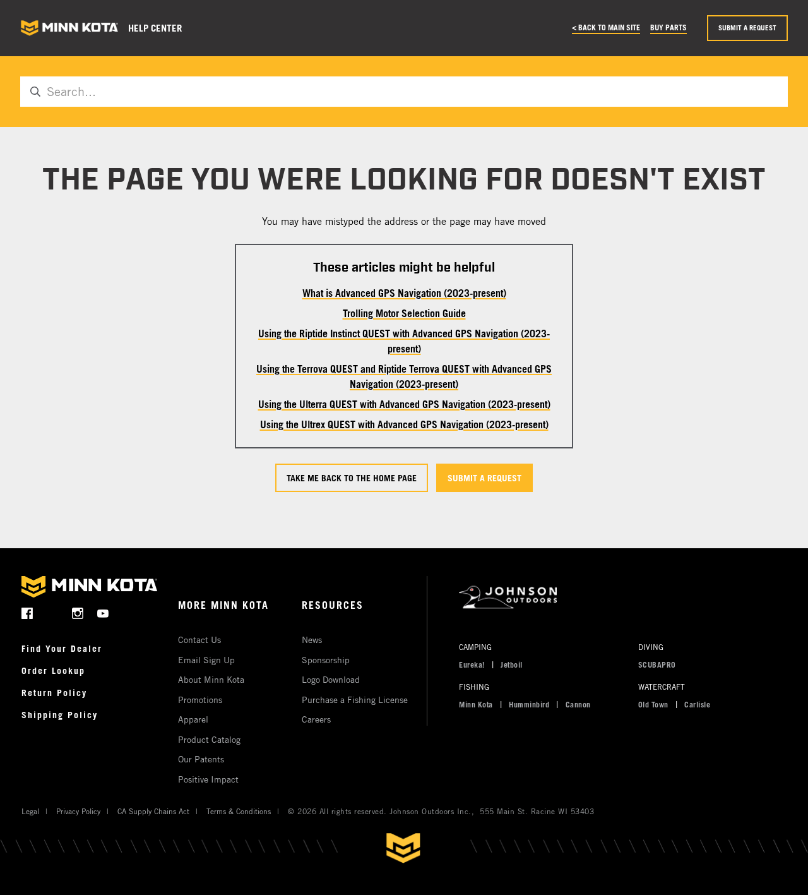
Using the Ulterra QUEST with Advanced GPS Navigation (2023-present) (404, 404)
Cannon (578, 704)
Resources (333, 605)
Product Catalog (209, 739)
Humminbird (529, 704)
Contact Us (199, 639)
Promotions (200, 699)
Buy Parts (668, 27)
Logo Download (331, 679)
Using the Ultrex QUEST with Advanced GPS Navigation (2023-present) (404, 424)
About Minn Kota (211, 679)
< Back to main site (606, 27)
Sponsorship (326, 659)
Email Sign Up (206, 659)
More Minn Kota (223, 605)
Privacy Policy (78, 811)
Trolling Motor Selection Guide (404, 313)
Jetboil (512, 664)
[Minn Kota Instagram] (78, 613)
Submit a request (747, 27)
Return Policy (54, 692)
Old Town (653, 704)
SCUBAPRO (657, 664)
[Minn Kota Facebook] (27, 613)
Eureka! (472, 664)
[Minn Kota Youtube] (103, 613)
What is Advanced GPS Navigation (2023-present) (404, 293)
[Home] (69, 28)
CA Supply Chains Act (153, 811)
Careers (316, 719)
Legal (30, 811)
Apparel (193, 719)
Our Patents (201, 759)
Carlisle (697, 704)
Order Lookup (53, 670)
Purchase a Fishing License (355, 699)
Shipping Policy (59, 714)
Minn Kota (476, 704)
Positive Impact (208, 779)
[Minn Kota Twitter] (53, 613)
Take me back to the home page (352, 477)
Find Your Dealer (61, 648)
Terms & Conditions (238, 811)
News (312, 639)
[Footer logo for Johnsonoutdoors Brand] (619, 598)
